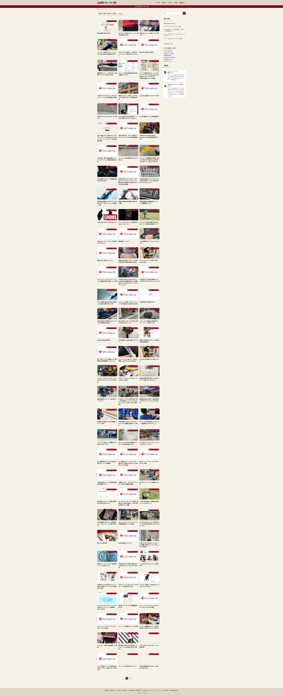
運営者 (106, 690)
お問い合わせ (146, 690)
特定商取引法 (138, 690)
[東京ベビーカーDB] (106, 2)
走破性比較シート (169, 59)
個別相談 (124, 690)
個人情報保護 (131, 690)
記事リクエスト (168, 61)
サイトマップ (153, 690)
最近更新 (112, 690)
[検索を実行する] (184, 13)
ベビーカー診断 (168, 49)
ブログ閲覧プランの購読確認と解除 (170, 690)
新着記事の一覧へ (169, 43)
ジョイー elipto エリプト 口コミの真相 (173, 38)
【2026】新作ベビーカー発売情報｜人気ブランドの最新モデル (174, 30)
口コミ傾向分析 (168, 51)
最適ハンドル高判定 (169, 53)
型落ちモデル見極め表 (170, 57)
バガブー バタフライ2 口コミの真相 (172, 26)
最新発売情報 (168, 55)
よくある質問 (118, 690)
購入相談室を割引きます (169, 23)
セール (159, 690)
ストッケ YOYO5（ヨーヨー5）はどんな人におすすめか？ (174, 35)
